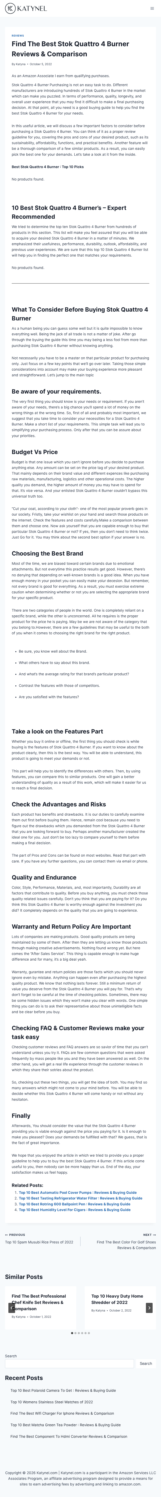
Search (11, 1356)
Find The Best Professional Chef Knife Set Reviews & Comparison (39, 1302)
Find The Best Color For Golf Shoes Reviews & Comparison (126, 1241)
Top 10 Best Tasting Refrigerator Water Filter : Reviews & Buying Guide (80, 1198)
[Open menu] (152, 8)
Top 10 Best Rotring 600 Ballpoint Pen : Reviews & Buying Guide (74, 1204)
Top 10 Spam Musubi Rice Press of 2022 (39, 1238)
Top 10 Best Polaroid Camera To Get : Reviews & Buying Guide (63, 1390)
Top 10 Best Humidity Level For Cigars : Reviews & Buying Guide (75, 1210)
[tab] (72, 1333)
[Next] (149, 1308)
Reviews (18, 35)
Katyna (21, 64)
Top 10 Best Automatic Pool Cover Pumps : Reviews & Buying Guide (78, 1192)
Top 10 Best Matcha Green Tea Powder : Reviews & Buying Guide (65, 1425)
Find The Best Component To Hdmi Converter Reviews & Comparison (68, 1436)
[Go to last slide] (11, 1308)
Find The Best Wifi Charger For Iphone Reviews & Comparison (62, 1413)
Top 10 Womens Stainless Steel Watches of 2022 (51, 1402)
